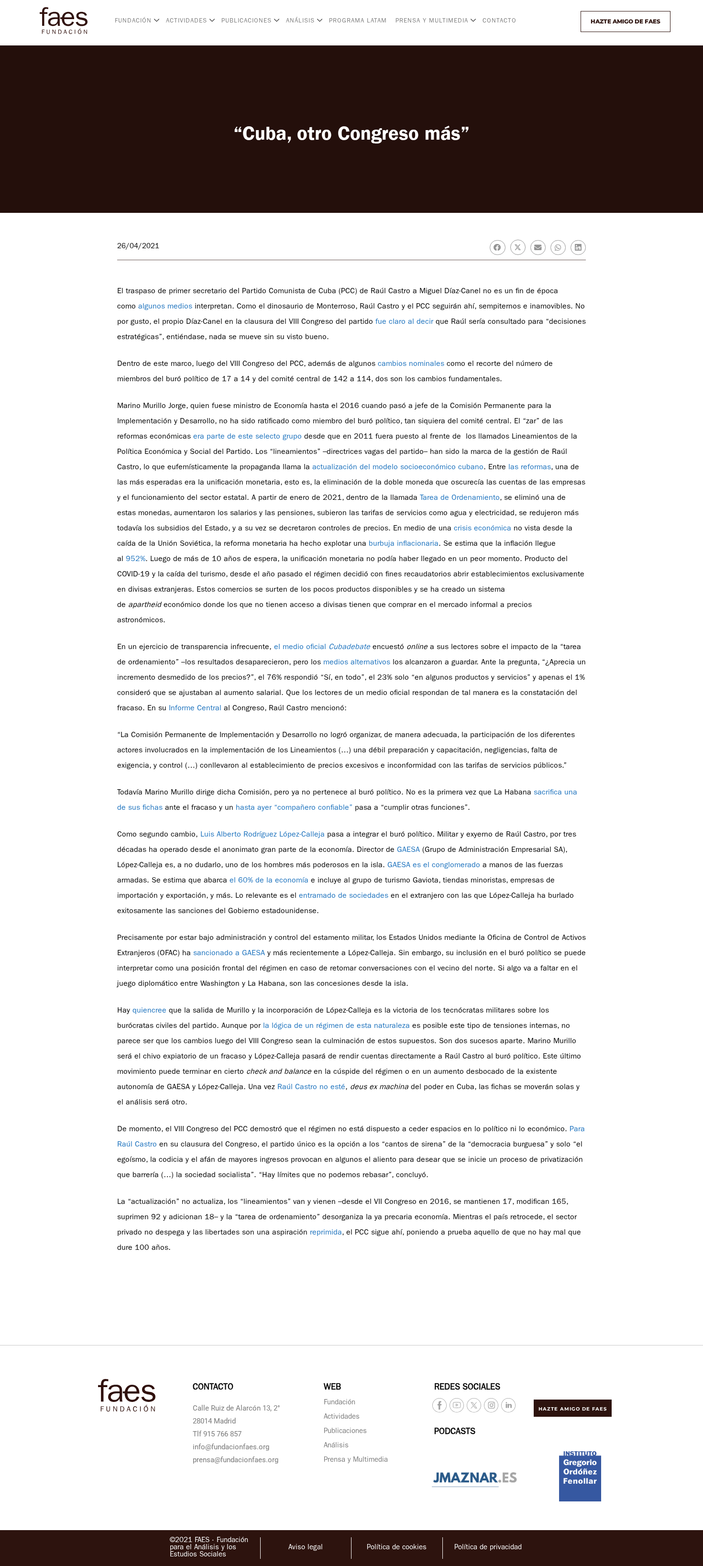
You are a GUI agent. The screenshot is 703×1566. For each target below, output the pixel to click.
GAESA (408, 850)
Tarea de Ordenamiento (460, 498)
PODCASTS (454, 1432)
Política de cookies (397, 1548)
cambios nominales (411, 364)
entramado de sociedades (343, 896)
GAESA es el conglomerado (433, 866)
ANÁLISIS (300, 21)
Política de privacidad (488, 1548)
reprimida (326, 1233)
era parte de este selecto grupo (247, 437)
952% (135, 559)
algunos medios (165, 307)
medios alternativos (356, 663)
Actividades (342, 1417)
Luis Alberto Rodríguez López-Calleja (262, 835)
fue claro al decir (404, 322)
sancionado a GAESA (229, 954)
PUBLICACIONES (246, 21)
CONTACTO (499, 21)
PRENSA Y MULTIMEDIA (431, 21)
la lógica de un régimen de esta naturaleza (336, 1026)
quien (142, 1011)
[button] (556, 21)
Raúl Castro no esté (311, 1088)
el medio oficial (301, 647)
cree (159, 1011)
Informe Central (195, 709)
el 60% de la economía (269, 881)
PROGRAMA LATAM (358, 21)
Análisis (336, 1446)
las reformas (529, 468)
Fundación (339, 1403)
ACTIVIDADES (186, 21)
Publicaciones (345, 1431)
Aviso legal (305, 1548)
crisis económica (482, 529)
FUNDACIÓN (133, 21)
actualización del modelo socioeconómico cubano (397, 468)
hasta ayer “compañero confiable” (294, 808)
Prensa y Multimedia (356, 1460)
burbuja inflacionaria (404, 544)
